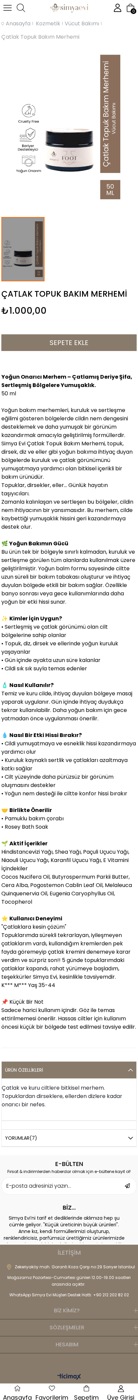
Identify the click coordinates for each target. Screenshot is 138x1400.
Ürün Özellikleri (24, 1070)
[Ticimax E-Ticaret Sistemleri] (69, 1377)
